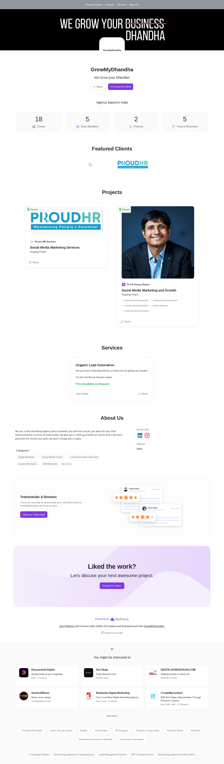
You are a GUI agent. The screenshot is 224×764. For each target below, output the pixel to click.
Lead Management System (113, 754)
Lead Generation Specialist (84, 457)
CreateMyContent (172, 693)
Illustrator (196, 730)
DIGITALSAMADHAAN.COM (178, 669)
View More (112, 716)
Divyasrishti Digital (43, 669)
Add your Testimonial (34, 514)
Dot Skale (102, 669)
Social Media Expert (52, 457)
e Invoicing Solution (39, 754)
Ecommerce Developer (132, 739)
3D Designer (121, 730)
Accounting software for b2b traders (176, 754)
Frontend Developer (31, 730)
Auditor (83, 730)
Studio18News (40, 693)
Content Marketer (27, 464)
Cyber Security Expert (61, 730)
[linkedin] (140, 435)
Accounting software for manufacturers (74, 754)
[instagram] (147, 435)
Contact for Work (122, 86)
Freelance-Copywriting (147, 730)
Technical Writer (175, 730)
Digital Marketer (26, 457)
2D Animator (101, 730)
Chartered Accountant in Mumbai (95, 739)
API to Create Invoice (142, 754)
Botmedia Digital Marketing (113, 693)
